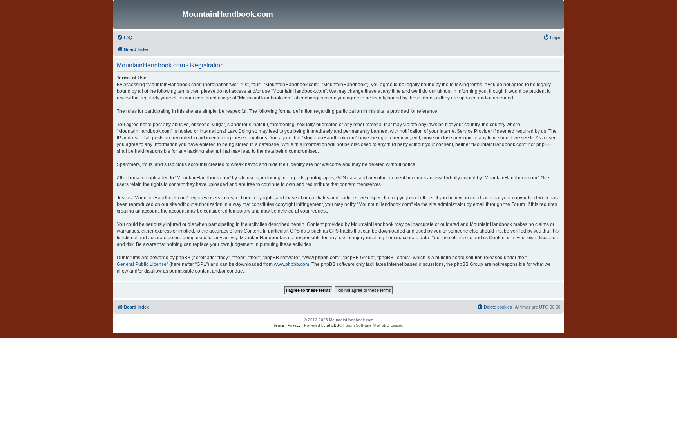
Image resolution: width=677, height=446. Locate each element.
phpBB (333, 325)
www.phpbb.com (291, 264)
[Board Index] (148, 14)
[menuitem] (124, 37)
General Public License (142, 264)
